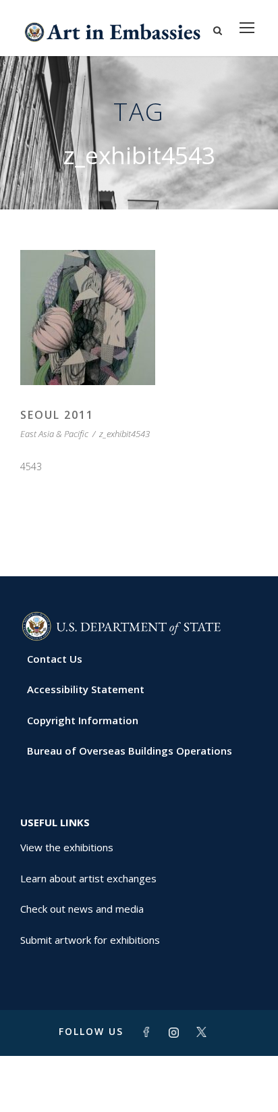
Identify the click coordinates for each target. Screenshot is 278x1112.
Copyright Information (82, 720)
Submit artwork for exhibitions (90, 939)
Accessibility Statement (85, 689)
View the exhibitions (66, 847)
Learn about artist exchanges (88, 878)
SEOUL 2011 (57, 414)
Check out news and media (82, 908)
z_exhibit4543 (124, 434)
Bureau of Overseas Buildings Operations (129, 750)
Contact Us (54, 658)
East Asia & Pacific (54, 434)
